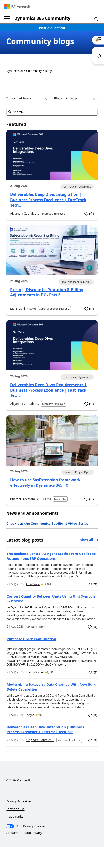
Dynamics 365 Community (42, 18)
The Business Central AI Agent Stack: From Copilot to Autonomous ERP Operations (51, 556)
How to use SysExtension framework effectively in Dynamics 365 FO (45, 482)
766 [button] (39, 715)
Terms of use (15, 809)
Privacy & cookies (18, 801)
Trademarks (14, 816)
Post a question (52, 27)
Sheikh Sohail (35, 672)
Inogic (30, 715)
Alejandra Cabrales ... (24, 213)
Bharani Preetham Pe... (25, 499)
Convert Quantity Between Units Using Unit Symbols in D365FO (51, 598)
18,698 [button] (47, 584)
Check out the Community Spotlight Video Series (47, 523)
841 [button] (42, 627)
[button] (96, 18)
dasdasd (31, 627)
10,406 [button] (32, 308)
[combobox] (52, 112)
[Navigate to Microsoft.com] (17, 6)
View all (87, 539)
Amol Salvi (33, 584)
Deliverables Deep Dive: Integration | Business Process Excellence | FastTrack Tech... (48, 200)
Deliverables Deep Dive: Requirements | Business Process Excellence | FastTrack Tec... (48, 390)
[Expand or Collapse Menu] (7, 18)
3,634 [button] (48, 499)
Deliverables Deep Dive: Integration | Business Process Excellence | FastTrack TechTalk (45, 729)
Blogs (58, 98)
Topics (10, 98)
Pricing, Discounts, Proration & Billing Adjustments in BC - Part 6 (46, 292)
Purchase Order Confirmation (31, 639)
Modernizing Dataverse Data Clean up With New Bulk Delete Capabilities (51, 687)
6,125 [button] (50, 672)
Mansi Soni (17, 309)
